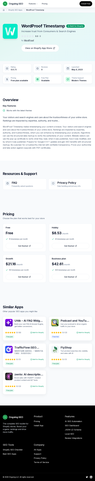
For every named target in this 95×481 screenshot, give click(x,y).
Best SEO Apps (9, 454)
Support (37, 454)
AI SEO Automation (73, 421)
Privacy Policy (40, 458)
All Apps (37, 450)
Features (32, 4)
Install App (38, 425)
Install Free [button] (85, 4)
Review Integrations (73, 438)
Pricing (44, 4)
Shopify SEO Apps (15, 10)
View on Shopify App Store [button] (38, 48)
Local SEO (69, 434)
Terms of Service (41, 462)
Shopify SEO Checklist (12, 450)
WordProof (29, 40)
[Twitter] (87, 477)
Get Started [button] (23, 246)
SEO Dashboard (72, 425)
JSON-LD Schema (73, 430)
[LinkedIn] (91, 477)
